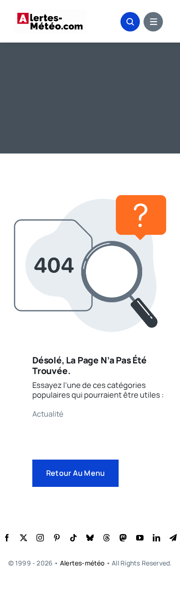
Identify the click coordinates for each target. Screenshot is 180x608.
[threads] (106, 537)
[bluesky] (90, 537)
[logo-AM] (50, 12)
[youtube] (140, 537)
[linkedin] (156, 537)
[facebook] (7, 537)
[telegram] (173, 537)
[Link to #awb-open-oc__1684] (153, 21)
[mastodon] (123, 537)
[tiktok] (73, 537)
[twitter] (23, 537)
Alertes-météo (82, 563)
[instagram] (40, 537)
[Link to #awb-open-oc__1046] (130, 21)
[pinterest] (56, 537)
